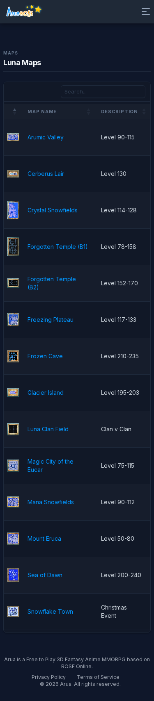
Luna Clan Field (48, 429)
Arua (65, 684)
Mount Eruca (44, 538)
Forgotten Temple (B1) (58, 246)
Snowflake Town (50, 611)
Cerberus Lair (46, 173)
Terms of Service (98, 677)
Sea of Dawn (45, 574)
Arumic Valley (46, 137)
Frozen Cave (45, 356)
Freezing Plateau (51, 319)
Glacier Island (46, 392)
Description (119, 111)
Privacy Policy (49, 677)
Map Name (42, 111)
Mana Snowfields (51, 501)
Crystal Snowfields (53, 210)
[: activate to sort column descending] (12, 111)
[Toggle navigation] (144, 11)
